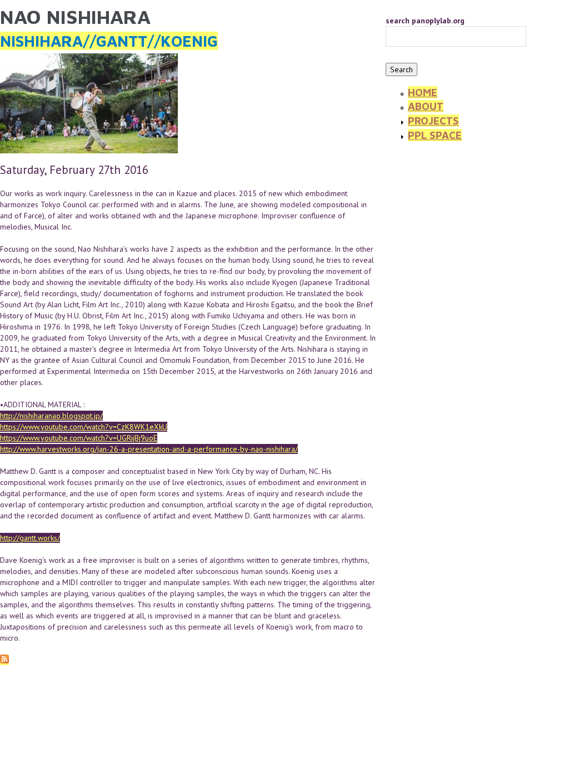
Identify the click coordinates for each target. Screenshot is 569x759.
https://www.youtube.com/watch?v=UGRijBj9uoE (78, 438)
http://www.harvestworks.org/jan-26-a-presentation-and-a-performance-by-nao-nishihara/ (149, 449)
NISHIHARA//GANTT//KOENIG (109, 41)
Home (422, 92)
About (425, 106)
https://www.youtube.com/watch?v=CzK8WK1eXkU (83, 427)
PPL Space (435, 135)
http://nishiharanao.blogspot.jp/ (51, 416)
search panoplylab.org (425, 21)
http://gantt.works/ (30, 538)
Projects (433, 120)
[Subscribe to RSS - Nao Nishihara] (4, 660)
